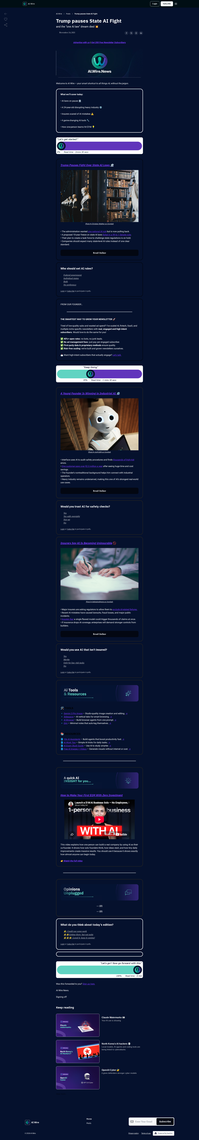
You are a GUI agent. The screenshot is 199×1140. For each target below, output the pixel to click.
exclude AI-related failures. (124, 609)
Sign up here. (89, 984)
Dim (66, 723)
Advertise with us (81, 42)
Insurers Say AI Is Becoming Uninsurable (86, 543)
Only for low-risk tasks (73, 662)
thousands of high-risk (123, 459)
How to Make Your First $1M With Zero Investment (92, 795)
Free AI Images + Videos (75, 749)
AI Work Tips (70, 742)
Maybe (66, 659)
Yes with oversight (71, 516)
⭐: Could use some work (75, 931)
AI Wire (59, 14)
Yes (65, 513)
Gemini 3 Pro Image (73, 713)
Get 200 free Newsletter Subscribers (108, 42)
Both (65, 281)
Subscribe (167, 4)
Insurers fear (68, 619)
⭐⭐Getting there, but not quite (78, 934)
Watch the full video (73, 861)
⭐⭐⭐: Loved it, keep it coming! (79, 937)
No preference (69, 284)
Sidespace (69, 716)
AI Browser (69, 720)
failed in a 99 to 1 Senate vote (117, 234)
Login (154, 4)
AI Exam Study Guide (74, 745)
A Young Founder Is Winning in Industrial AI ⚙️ (90, 393)
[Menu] (175, 3)
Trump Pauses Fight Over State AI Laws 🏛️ (87, 165)
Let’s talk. (117, 355)
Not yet (66, 519)
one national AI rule (97, 231)
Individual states (71, 278)
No (64, 522)
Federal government (72, 275)
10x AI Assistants (72, 739)
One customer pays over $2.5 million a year (82, 466)
